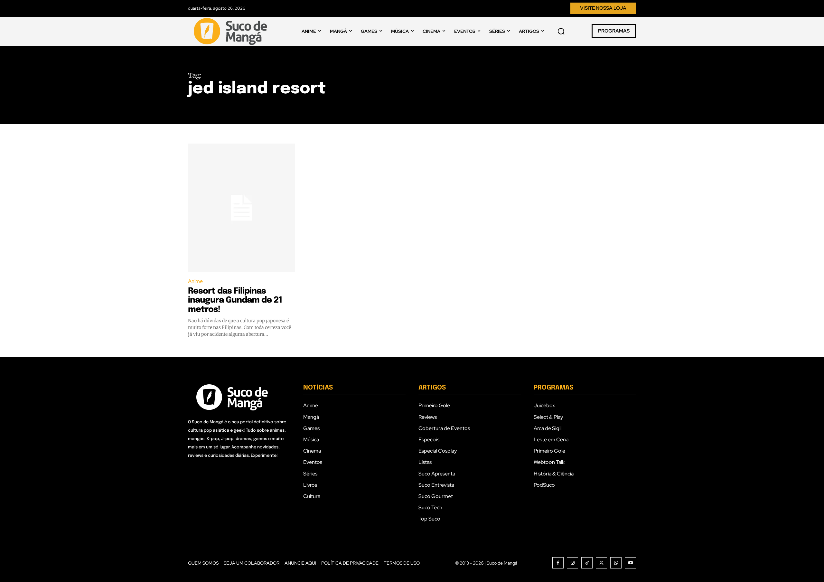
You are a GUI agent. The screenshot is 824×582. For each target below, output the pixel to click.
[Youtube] (630, 562)
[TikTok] (587, 562)
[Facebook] (558, 562)
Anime (195, 281)
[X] (601, 562)
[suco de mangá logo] (232, 31)
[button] (561, 31)
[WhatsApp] (616, 562)
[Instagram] (572, 562)
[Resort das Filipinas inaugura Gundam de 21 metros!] (241, 208)
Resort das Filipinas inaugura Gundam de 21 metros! (235, 300)
